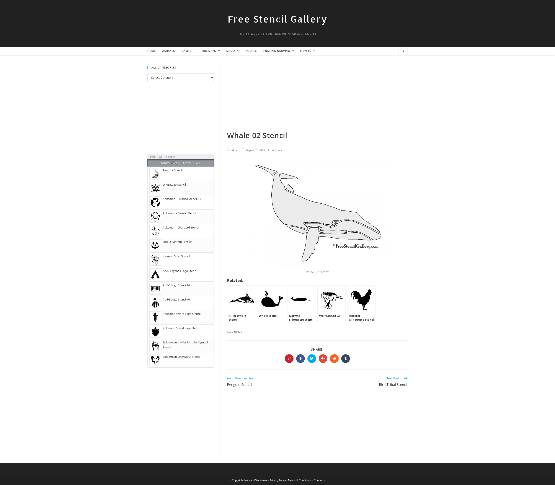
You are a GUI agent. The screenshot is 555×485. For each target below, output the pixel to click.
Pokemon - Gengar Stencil (179, 213)
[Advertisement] (317, 98)
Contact (318, 480)
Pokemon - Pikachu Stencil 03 (182, 199)
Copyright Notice (242, 480)
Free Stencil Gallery (277, 19)
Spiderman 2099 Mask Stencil (181, 357)
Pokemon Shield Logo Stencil (181, 328)
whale (238, 331)
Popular (156, 157)
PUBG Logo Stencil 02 (176, 285)
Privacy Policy (277, 480)
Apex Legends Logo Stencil (180, 271)
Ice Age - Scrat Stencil (176, 256)
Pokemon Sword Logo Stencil (182, 314)
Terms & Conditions (300, 480)
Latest (171, 157)
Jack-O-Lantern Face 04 (177, 242)
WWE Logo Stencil (174, 184)
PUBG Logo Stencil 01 (176, 299)
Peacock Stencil (173, 170)
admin (234, 150)
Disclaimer (260, 480)
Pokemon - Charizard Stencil (181, 227)
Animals (277, 150)
